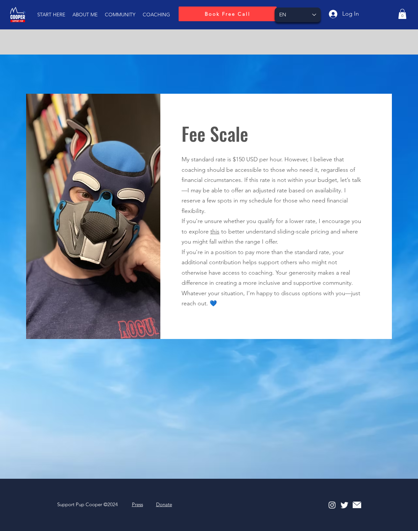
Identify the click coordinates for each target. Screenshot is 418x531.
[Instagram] (332, 504)
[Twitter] (344, 504)
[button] (51, 15)
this (214, 231)
